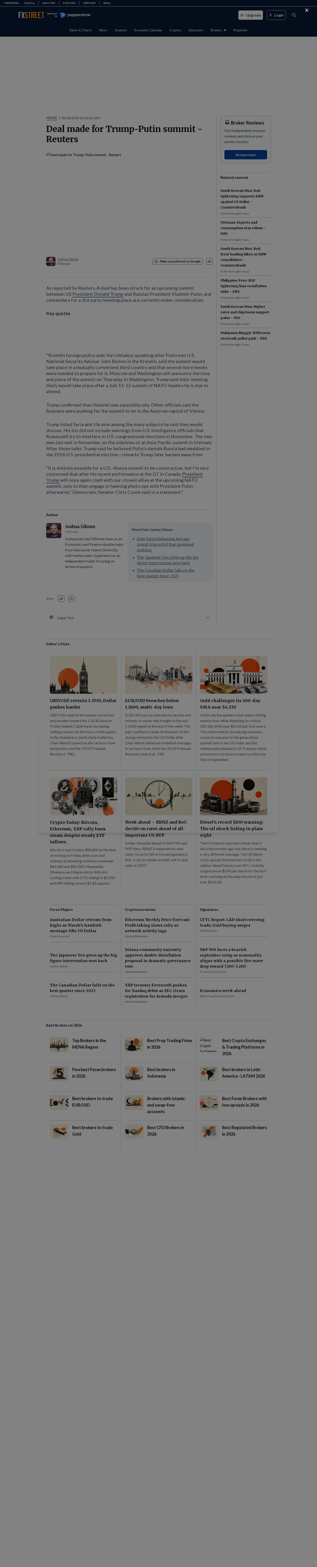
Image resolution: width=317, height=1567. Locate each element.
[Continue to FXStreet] (306, 10)
